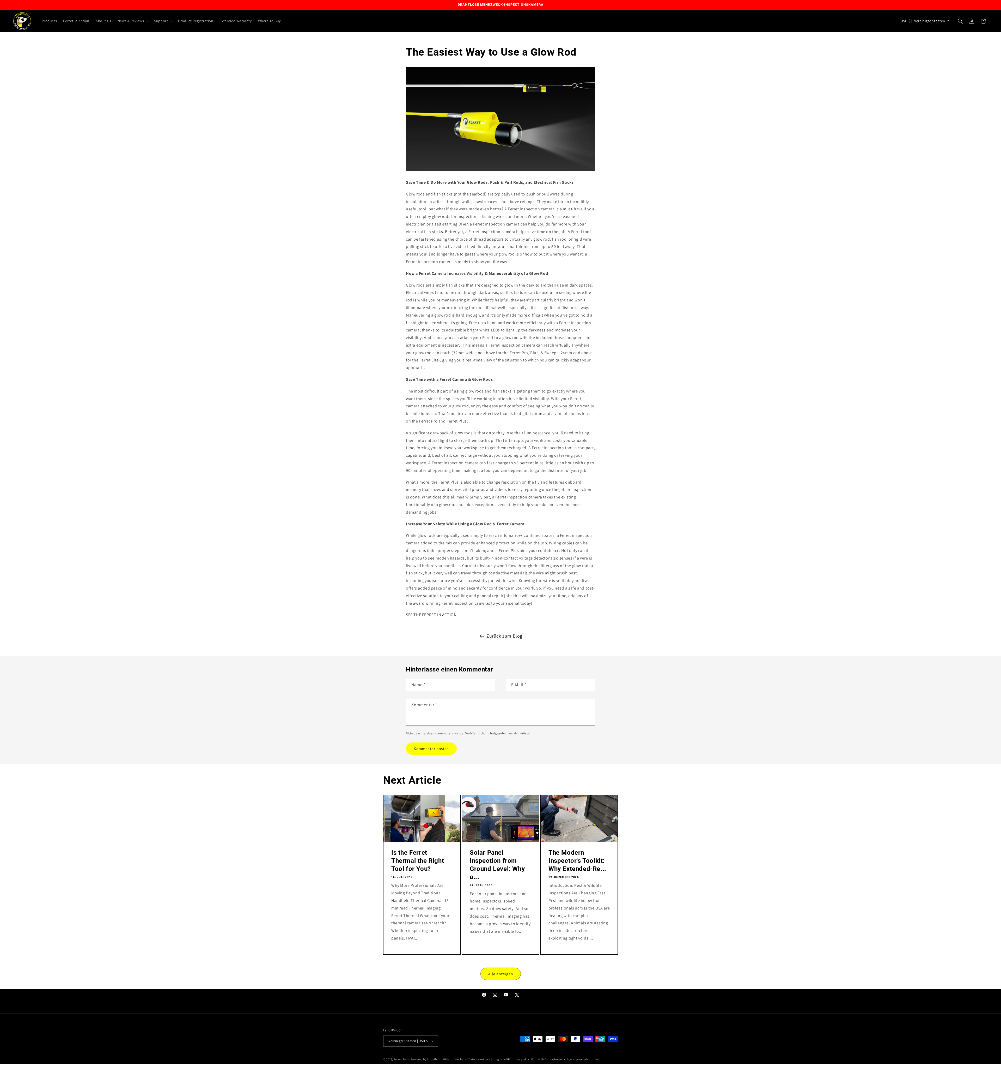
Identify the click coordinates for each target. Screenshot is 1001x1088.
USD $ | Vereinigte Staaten (923, 21)
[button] (132, 20)
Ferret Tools (402, 1059)
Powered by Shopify (424, 1059)
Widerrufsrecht (453, 1059)
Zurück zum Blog (504, 636)
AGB (507, 1059)
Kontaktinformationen (546, 1059)
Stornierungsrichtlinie (582, 1059)
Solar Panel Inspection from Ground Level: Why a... (497, 865)
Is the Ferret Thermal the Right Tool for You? (417, 860)
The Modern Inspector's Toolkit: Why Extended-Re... (577, 860)
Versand (520, 1059)
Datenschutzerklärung (483, 1059)
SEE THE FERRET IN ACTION (431, 615)
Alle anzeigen (500, 973)
